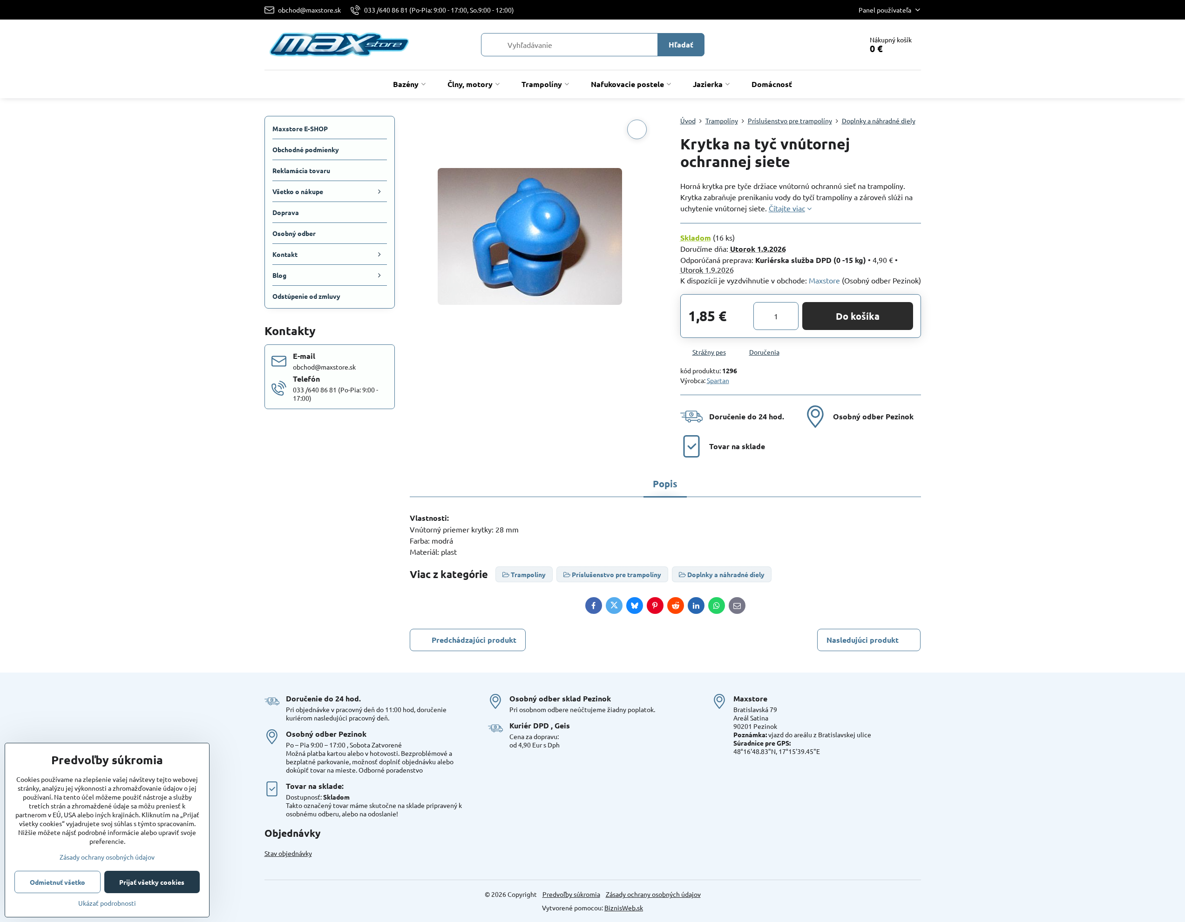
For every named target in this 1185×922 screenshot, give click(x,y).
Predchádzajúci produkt (474, 640)
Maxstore (824, 280)
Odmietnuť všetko (57, 882)
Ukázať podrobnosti (107, 903)
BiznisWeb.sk (623, 907)
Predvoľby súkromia (571, 894)
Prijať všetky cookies (151, 882)
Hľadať (681, 44)
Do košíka (858, 316)
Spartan (718, 380)
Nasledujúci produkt (862, 640)
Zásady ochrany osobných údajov (653, 894)
